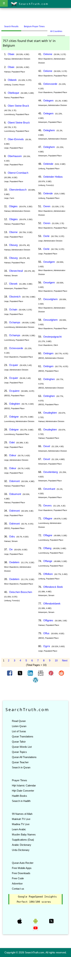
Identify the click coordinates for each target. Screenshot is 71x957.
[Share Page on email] (41, 673)
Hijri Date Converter (23, 790)
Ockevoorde (16, 348)
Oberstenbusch (18, 189)
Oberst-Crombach (18, 172)
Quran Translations (22, 736)
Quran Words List (22, 746)
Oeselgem (49, 261)
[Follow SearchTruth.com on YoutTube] (35, 927)
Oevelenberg (50, 472)
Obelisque (13, 92)
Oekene (47, 54)
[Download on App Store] (20, 921)
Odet (12, 442)
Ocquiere (14, 390)
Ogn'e (46, 646)
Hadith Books (19, 795)
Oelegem (48, 100)
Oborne (13, 232)
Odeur (12, 455)
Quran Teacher (20, 762)
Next (64, 660)
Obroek (13, 283)
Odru (12, 536)
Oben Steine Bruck (18, 105)
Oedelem (14, 562)
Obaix (11, 54)
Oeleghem (49, 130)
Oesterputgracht (52, 336)
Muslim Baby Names (24, 834)
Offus (46, 633)
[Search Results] (48, 25)
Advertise (17, 883)
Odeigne (14, 416)
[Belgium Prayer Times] (50, 25)
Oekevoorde (50, 83)
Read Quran (19, 721)
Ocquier (13, 365)
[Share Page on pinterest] (51, 673)
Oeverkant (49, 488)
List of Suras (19, 731)
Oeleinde (48, 163)
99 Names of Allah (22, 813)
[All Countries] (52, 25)
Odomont (14, 481)
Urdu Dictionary (20, 849)
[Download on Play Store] (35, 921)
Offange (47, 561)
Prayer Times (19, 780)
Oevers (47, 505)
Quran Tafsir (19, 741)
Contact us (18, 888)
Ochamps (14, 322)
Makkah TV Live (21, 819)
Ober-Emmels (16, 139)
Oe (11, 549)
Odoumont (15, 494)
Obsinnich (15, 296)
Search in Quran (21, 767)
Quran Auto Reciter (22, 862)
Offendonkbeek (51, 603)
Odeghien (14, 403)
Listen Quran (19, 726)
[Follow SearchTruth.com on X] (51, 921)
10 (56, 660)
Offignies (48, 620)
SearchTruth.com (33, 3)
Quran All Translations (24, 757)
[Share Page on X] (20, 673)
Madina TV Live (20, 824)
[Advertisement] (35, 16)
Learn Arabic (19, 829)
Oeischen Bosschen (20, 592)
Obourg (13, 245)
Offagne (47, 518)
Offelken (48, 573)
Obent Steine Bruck (19, 122)
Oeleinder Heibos (53, 176)
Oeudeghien (50, 412)
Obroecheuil (16, 270)
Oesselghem (50, 299)
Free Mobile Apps (22, 868)
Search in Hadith (21, 800)
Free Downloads (21, 873)
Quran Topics (19, 751)
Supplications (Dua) (23, 839)
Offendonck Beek (53, 586)
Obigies (13, 206)
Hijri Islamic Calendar (24, 785)
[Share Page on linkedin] (30, 673)
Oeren (46, 206)
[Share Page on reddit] (61, 673)
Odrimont (14, 510)
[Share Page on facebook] (10, 673)
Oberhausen (15, 156)
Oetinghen (49, 379)
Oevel (46, 446)
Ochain (13, 309)
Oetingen (48, 353)
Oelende (48, 193)
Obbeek (12, 79)
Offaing (47, 548)
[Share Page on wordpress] (35, 679)
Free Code (18, 878)
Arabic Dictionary (21, 844)
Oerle (46, 236)
